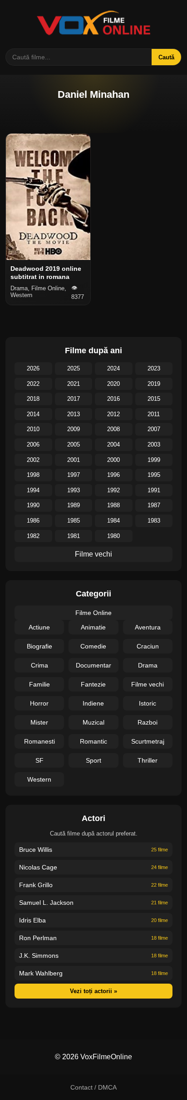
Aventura (148, 627)
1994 (33, 490)
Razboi (147, 722)
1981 (73, 536)
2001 (73, 459)
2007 (154, 429)
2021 (73, 383)
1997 (73, 474)
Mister (39, 722)
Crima (39, 665)
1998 (33, 474)
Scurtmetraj (147, 741)
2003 (154, 444)
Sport (93, 760)
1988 (113, 505)
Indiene (93, 703)
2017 (73, 398)
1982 (33, 536)
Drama (147, 665)
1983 (154, 520)
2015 (154, 398)
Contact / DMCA (93, 1087)
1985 (73, 520)
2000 (113, 459)
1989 (73, 505)
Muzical (93, 722)
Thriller (147, 760)
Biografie (39, 646)
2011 (154, 414)
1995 (154, 474)
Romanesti (39, 741)
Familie (39, 684)
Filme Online (93, 612)
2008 (113, 429)
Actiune (39, 627)
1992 (113, 490)
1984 (113, 520)
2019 (154, 383)
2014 (33, 414)
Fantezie (93, 684)
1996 (113, 474)
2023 (154, 368)
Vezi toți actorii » (93, 991)
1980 (113, 536)
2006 (33, 444)
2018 (33, 398)
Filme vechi (93, 554)
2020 (113, 383)
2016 (113, 398)
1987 (154, 505)
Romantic (93, 741)
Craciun (148, 646)
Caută (166, 57)
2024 (113, 368)
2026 (33, 368)
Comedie (93, 646)
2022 (33, 383)
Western (39, 779)
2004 (113, 444)
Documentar (93, 665)
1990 (33, 505)
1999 (154, 459)
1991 (154, 490)
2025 (73, 368)
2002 (33, 459)
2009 (73, 429)
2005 (73, 444)
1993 (73, 490)
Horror (39, 703)
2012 (113, 414)
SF (39, 760)
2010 (33, 429)
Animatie (93, 627)
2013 (73, 414)
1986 (33, 520)
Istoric (147, 703)
